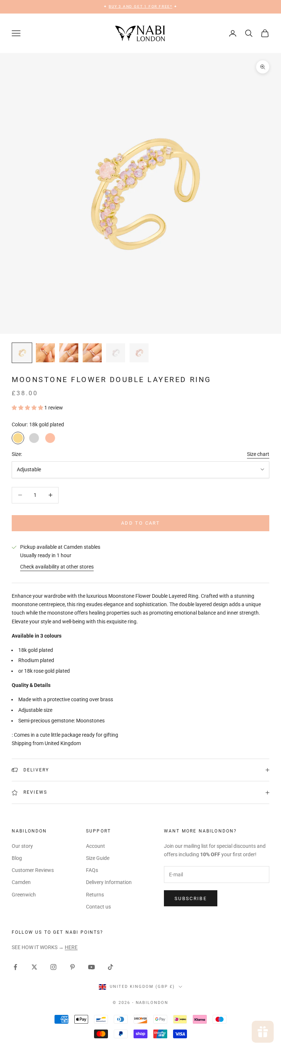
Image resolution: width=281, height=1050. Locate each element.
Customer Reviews (33, 870)
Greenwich (24, 895)
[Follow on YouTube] (91, 967)
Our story (22, 846)
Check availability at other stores (57, 567)
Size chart (258, 454)
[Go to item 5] (115, 353)
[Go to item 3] (69, 353)
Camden (21, 882)
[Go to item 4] (92, 353)
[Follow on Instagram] (53, 967)
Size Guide (97, 858)
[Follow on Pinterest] (72, 967)
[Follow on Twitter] (34, 967)
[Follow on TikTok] (110, 967)
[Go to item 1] (22, 353)
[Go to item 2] (45, 353)
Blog (17, 858)
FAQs (92, 870)
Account (95, 846)
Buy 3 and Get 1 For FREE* (140, 6)
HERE (71, 947)
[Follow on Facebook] (15, 967)
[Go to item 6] (139, 353)
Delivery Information (109, 882)
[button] (28, 408)
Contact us (98, 907)
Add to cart (140, 523)
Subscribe (191, 898)
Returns (95, 895)
